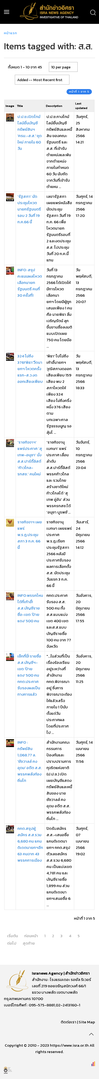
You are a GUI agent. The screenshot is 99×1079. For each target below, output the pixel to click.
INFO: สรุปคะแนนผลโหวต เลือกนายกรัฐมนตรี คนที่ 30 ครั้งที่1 (29, 282)
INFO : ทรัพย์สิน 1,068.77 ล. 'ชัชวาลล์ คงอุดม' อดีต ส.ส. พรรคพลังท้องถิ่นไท (29, 761)
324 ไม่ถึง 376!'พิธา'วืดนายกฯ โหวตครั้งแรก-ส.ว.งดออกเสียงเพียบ (30, 368)
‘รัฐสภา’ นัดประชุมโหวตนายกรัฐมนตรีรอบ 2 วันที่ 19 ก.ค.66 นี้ (29, 209)
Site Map (87, 1022)
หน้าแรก (10, 33)
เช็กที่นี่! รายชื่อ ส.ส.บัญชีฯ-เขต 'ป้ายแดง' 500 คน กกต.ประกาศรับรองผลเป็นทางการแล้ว (29, 675)
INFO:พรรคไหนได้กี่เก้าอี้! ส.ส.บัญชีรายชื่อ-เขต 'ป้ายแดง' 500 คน (30, 608)
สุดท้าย (29, 943)
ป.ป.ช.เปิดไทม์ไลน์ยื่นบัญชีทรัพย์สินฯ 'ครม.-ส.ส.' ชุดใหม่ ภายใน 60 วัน (29, 132)
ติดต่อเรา (68, 1022)
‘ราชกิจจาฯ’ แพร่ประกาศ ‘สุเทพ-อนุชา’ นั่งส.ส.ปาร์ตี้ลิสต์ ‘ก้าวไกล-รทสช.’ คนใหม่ (29, 458)
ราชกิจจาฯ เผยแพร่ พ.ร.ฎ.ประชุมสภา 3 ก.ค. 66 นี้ (29, 534)
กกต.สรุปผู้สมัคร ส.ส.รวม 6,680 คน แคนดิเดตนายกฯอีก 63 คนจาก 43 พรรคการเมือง (30, 844)
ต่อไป (11, 943)
